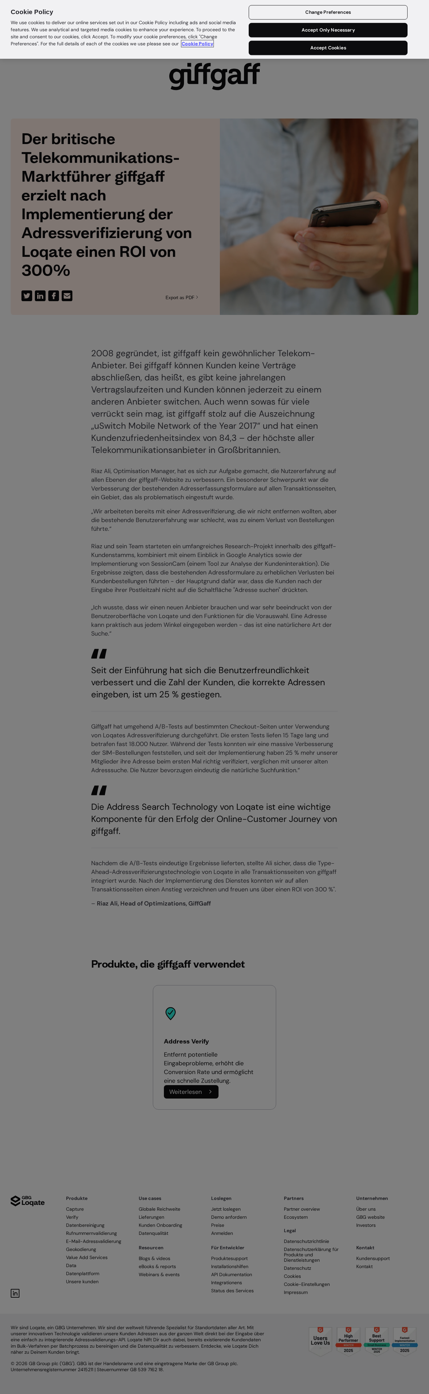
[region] (214, 29)
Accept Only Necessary (328, 30)
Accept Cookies (328, 48)
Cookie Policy (197, 44)
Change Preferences (328, 12)
